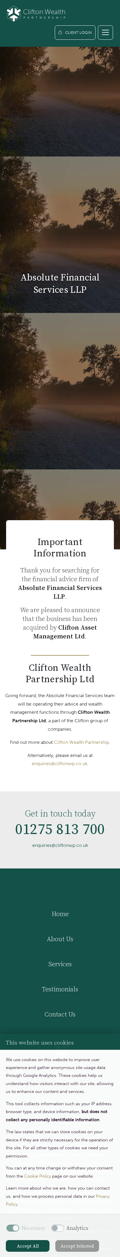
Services (60, 964)
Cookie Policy (37, 1176)
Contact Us (60, 1014)
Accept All (28, 1246)
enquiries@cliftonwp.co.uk (59, 763)
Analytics (77, 1228)
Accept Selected (77, 1246)
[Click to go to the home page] (36, 14)
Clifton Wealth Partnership (81, 742)
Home (60, 913)
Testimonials (60, 989)
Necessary (33, 1228)
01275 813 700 (60, 829)
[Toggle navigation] (105, 32)
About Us (60, 938)
